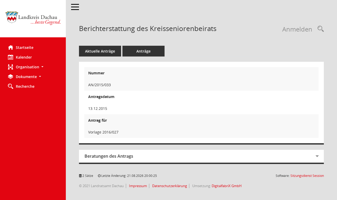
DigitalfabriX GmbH (227, 185)
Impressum (137, 185)
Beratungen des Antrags (109, 156)
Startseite (24, 47)
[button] (33, 67)
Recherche (25, 86)
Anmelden (297, 29)
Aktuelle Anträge (100, 51)
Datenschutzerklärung (169, 185)
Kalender (24, 57)
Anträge (143, 51)
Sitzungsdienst (307, 175)
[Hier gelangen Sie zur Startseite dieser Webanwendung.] (33, 20)
